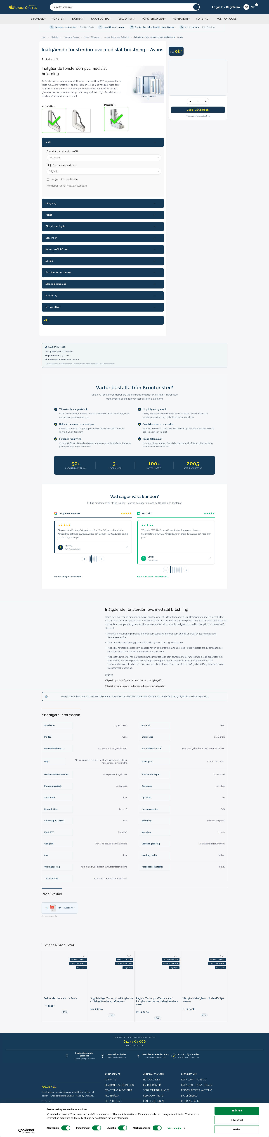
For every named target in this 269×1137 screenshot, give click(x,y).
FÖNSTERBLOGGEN (153, 1101)
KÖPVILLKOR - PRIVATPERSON (196, 1085)
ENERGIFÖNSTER (152, 1085)
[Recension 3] (93, 559)
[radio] (54, 121)
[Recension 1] (89, 559)
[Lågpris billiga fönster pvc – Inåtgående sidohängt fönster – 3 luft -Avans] (111, 974)
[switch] (96, 1127)
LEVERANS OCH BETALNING (119, 1085)
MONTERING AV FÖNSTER (118, 1090)
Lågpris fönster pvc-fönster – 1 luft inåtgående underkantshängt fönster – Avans (157, 1001)
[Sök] (196, 7)
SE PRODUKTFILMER (153, 1095)
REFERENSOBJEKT (190, 1101)
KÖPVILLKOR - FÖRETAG (193, 1079)
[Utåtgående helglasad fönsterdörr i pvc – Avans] (204, 974)
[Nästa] (101, 559)
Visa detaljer (174, 1128)
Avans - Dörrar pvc (91, 37)
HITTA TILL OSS (113, 1101)
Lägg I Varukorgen (198, 109)
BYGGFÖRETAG (189, 1095)
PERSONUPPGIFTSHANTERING (196, 1090)
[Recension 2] (91, 559)
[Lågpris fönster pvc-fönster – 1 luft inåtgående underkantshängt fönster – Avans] (157, 974)
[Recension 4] (94, 559)
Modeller (55, 37)
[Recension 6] (179, 570)
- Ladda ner (66, 908)
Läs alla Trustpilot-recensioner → (153, 576)
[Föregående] (84, 559)
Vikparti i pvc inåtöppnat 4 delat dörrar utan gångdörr (134, 680)
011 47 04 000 (134, 1041)
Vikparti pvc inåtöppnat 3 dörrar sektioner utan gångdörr (135, 686)
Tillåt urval (237, 1120)
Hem (44, 37)
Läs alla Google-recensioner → (68, 576)
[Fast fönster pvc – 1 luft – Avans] (65, 974)
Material (109, 104)
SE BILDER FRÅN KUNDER (156, 1090)
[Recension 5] (96, 559)
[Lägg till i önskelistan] (83, 955)
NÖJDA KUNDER (151, 1079)
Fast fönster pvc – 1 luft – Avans (60, 998)
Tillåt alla (237, 1110)
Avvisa (236, 1129)
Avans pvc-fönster (71, 37)
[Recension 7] (181, 570)
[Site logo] (23, 6)
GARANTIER (111, 1079)
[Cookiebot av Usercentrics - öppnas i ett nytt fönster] (26, 1131)
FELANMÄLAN (112, 1095)
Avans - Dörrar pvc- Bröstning (116, 37)
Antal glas (48, 106)
